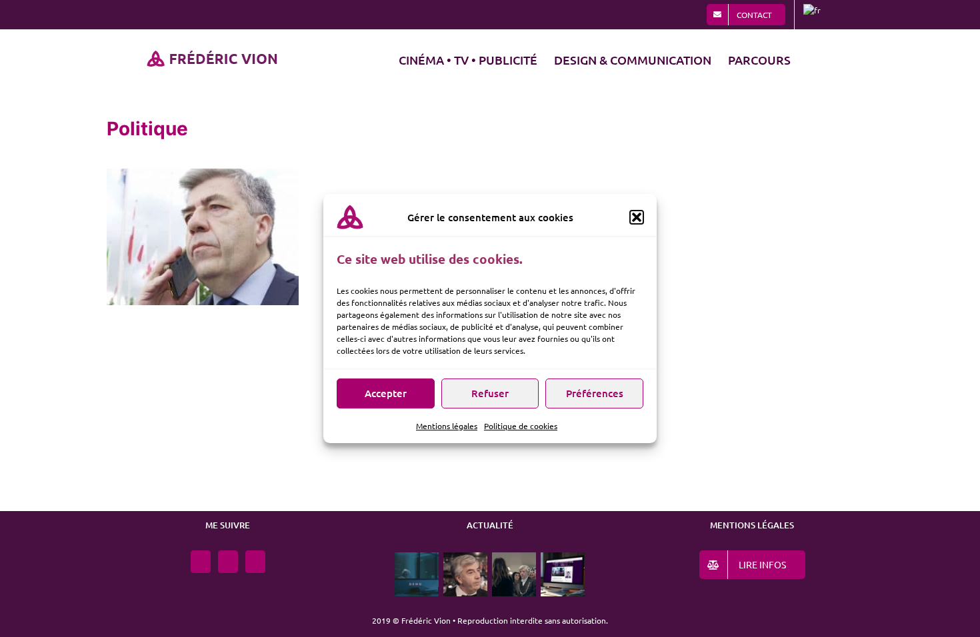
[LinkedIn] (255, 561)
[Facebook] (228, 561)
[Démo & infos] (417, 574)
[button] (636, 217)
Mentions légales (446, 425)
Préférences (594, 393)
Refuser (490, 393)
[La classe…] (466, 574)
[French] (814, 14)
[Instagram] (201, 561)
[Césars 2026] (514, 574)
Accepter (386, 393)
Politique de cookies (520, 425)
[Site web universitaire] (563, 574)
